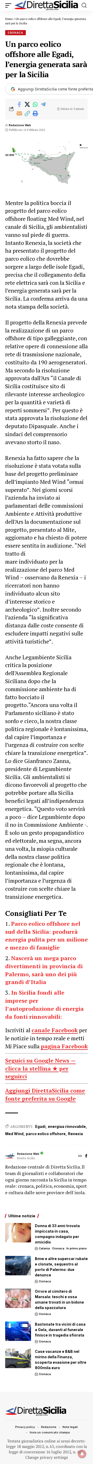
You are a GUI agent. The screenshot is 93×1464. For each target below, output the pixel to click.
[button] (9, 5)
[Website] (80, 1156)
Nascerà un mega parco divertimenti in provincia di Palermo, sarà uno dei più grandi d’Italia (44, 970)
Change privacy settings (46, 1457)
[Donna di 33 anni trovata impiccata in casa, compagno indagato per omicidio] (18, 1232)
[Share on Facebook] (19, 104)
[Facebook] (86, 1156)
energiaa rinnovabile (67, 1126)
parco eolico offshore (46, 1133)
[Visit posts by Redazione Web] (9, 1156)
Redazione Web (20, 125)
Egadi (40, 1126)
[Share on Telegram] (43, 104)
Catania (44, 1248)
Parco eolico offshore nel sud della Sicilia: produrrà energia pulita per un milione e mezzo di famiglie (46, 935)
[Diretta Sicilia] (46, 5)
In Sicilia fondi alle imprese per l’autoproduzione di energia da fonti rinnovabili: (44, 1004)
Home (9, 19)
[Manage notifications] (82, 1454)
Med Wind (14, 1133)
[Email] (19, 113)
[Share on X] (27, 104)
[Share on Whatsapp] (35, 104)
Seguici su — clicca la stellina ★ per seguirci (40, 1068)
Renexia (75, 1133)
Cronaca (15, 32)
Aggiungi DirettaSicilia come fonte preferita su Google (45, 1094)
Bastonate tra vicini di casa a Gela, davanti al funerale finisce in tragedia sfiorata (60, 1329)
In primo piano (76, 1248)
